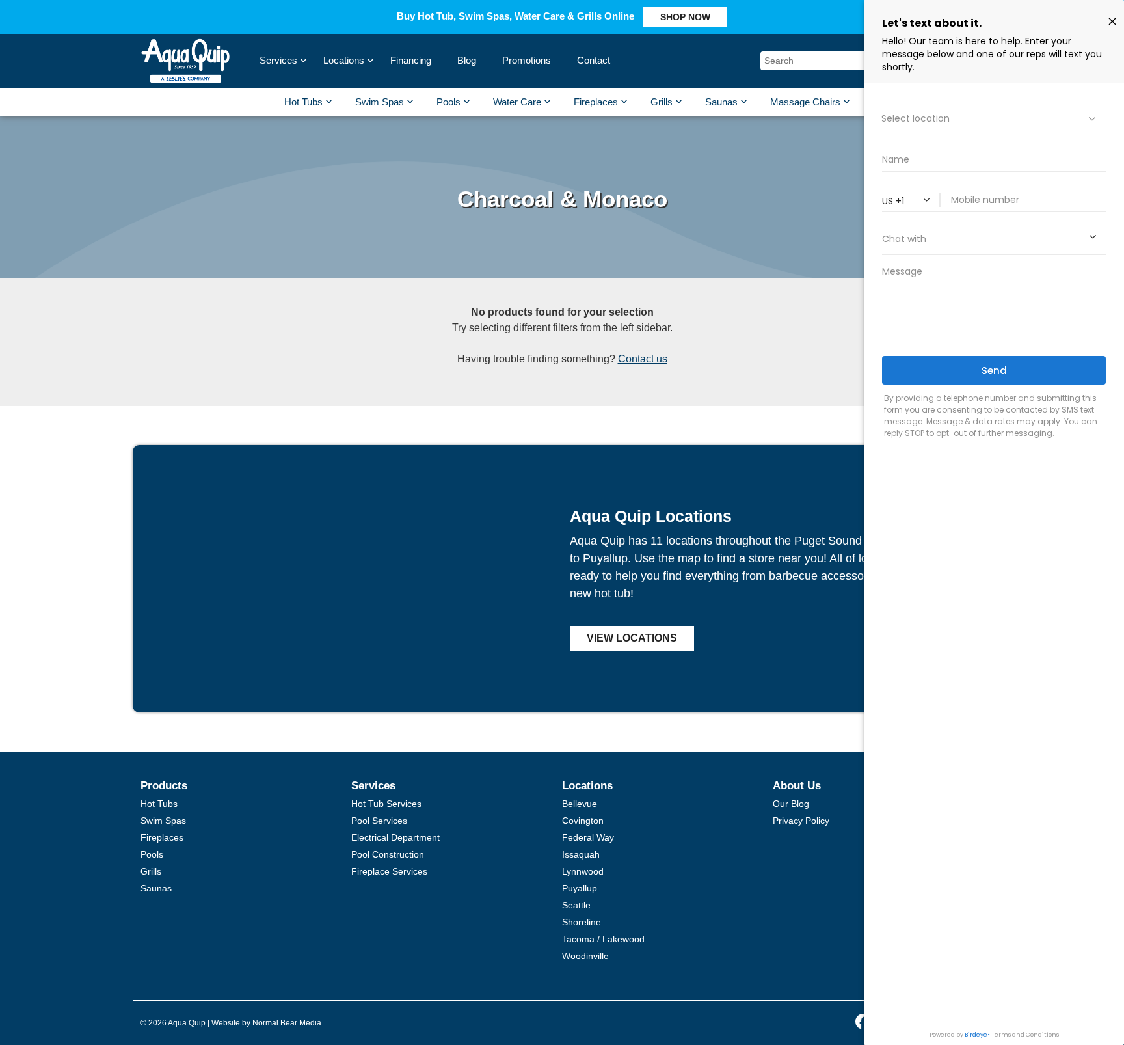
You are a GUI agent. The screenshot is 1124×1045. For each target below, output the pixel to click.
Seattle (576, 905)
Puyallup (579, 888)
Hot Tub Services (386, 803)
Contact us (642, 358)
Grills (661, 101)
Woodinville (585, 956)
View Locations (632, 638)
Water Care (517, 101)
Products (163, 786)
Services (280, 60)
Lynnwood (583, 871)
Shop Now (685, 17)
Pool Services (379, 820)
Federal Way (588, 837)
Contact (593, 60)
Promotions (526, 60)
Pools (448, 101)
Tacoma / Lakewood (603, 939)
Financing (410, 60)
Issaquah (581, 854)
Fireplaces (596, 101)
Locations (345, 60)
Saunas (721, 101)
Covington (583, 820)
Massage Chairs (805, 101)
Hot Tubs (303, 101)
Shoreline (581, 922)
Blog (466, 60)
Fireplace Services (389, 871)
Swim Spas (379, 101)
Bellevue (579, 803)
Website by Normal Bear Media (266, 1022)
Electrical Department (395, 837)
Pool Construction (387, 854)
